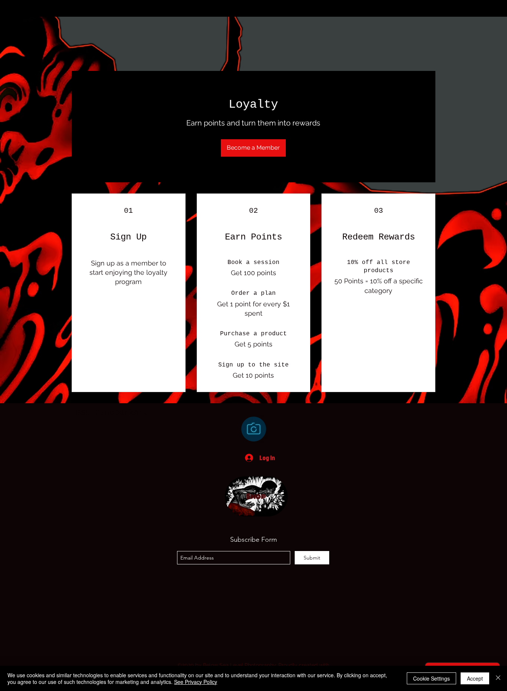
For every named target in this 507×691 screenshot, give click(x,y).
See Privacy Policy (195, 681)
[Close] (498, 678)
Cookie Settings (431, 678)
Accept (475, 678)
